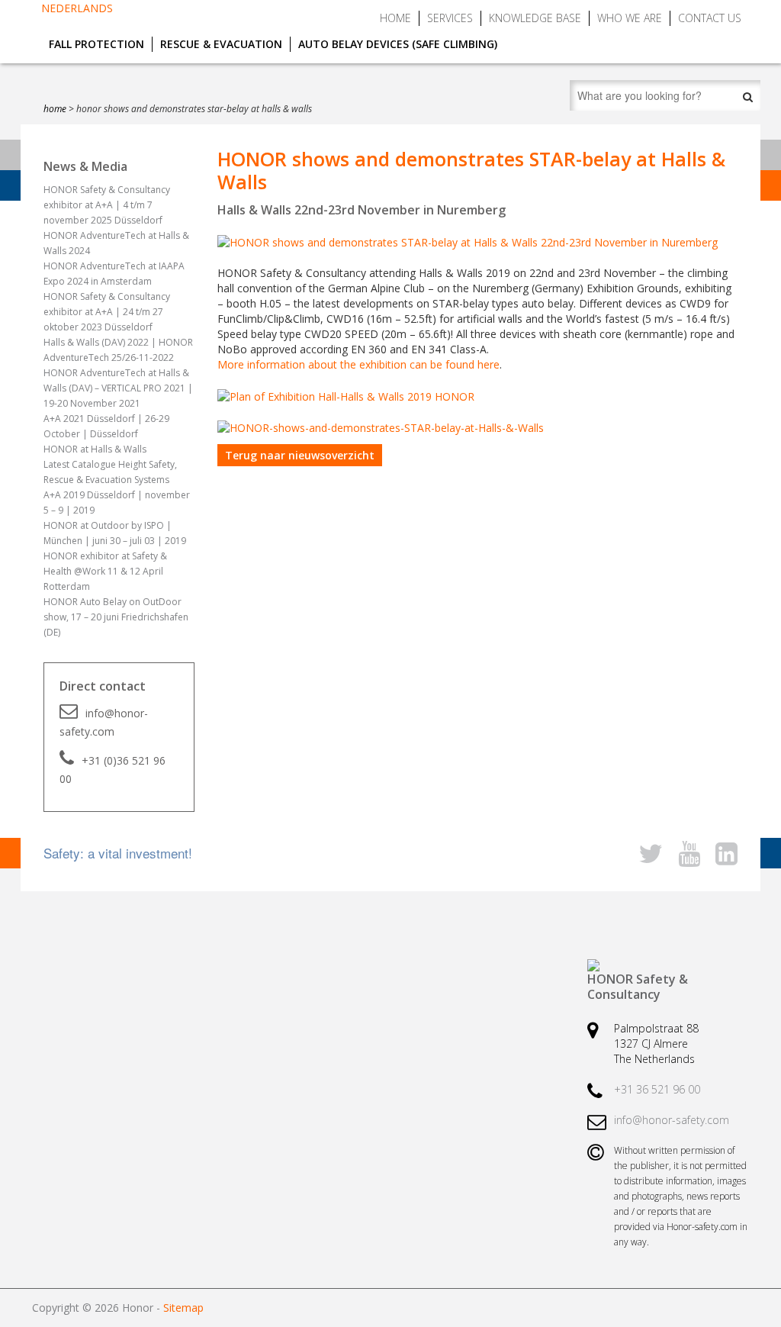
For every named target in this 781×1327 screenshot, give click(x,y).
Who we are (629, 18)
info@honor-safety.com (103, 722)
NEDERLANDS (77, 8)
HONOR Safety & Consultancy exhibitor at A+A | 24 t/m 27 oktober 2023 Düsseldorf (106, 311)
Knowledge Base (535, 18)
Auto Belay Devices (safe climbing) (397, 44)
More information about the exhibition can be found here (358, 364)
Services (450, 18)
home (54, 108)
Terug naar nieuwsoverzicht (299, 455)
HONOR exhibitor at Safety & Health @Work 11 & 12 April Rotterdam (105, 571)
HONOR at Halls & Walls (94, 449)
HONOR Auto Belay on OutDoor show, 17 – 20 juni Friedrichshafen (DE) (115, 617)
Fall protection (96, 44)
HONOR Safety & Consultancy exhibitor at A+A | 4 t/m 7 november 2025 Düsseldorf (106, 205)
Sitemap (183, 1307)
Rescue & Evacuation (221, 44)
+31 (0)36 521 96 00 (112, 769)
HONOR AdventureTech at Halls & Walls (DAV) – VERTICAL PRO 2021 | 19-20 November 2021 (118, 388)
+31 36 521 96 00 (657, 1089)
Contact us (709, 18)
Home (395, 18)
